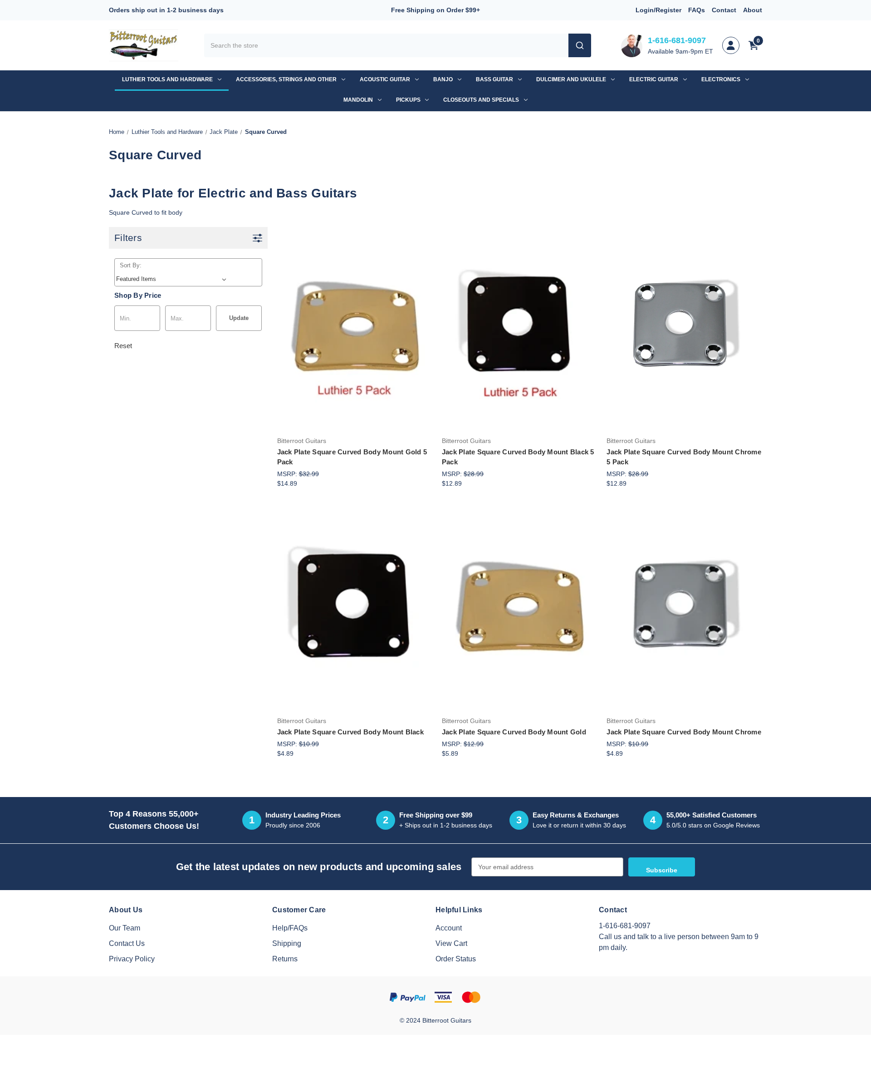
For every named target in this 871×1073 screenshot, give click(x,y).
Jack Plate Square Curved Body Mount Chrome (684, 732)
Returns (285, 959)
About (752, 10)
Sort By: (131, 265)
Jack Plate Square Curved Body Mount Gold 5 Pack (352, 457)
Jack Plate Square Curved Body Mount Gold (514, 732)
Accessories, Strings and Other (286, 79)
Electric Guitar (653, 79)
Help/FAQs (290, 928)
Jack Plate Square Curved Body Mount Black (350, 732)
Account (449, 928)
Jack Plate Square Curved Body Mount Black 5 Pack (518, 457)
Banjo (443, 79)
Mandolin (358, 100)
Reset (123, 345)
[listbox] (173, 279)
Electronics (720, 79)
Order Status (456, 959)
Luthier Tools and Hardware (167, 79)
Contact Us (127, 943)
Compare (351, 329)
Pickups (408, 100)
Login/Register (658, 10)
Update (239, 318)
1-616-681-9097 (677, 40)
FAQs (696, 10)
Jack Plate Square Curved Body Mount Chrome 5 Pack (684, 457)
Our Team (124, 928)
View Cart (451, 943)
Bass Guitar (494, 79)
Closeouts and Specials (481, 100)
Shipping (286, 943)
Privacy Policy (132, 959)
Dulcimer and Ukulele (571, 79)
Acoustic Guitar (385, 79)
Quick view (353, 301)
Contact (724, 10)
